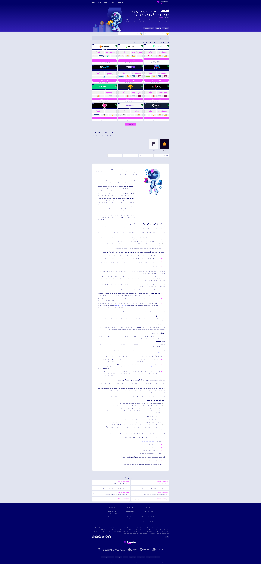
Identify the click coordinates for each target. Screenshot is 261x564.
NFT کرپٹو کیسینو (112, 513)
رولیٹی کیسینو (130, 516)
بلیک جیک (151, 366)
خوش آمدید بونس (121, 266)
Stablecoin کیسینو (112, 516)
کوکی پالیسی (113, 562)
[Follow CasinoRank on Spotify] (96, 536)
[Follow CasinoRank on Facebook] (109, 536)
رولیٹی (156, 366)
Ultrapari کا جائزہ (156, 61)
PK (167, 536)
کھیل (105, 2)
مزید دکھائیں (131, 124)
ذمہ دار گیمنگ (149, 562)
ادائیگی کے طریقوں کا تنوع (148, 441)
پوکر (144, 366)
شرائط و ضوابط (125, 562)
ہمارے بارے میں (148, 511)
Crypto (112, 2)
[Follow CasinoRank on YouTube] (99, 536)
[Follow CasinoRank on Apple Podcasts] (93, 536)
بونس (99, 2)
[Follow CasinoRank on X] (103, 536)
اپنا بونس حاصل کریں (156, 58)
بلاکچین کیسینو (111, 511)
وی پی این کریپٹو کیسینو (112, 518)
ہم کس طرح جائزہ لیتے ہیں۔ (148, 516)
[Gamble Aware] (114, 549)
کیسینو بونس (103, 206)
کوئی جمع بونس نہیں (120, 305)
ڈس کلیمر (137, 562)
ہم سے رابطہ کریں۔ (149, 513)
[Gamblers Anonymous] (154, 549)
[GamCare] (144, 549)
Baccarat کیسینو (130, 511)
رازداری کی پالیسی (148, 521)
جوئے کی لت (160, 562)
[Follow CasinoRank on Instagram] (106, 536)
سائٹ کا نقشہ (101, 562)
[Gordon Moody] (132, 549)
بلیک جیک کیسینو (130, 513)
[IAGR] (161, 549)
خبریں (93, 2)
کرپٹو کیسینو (121, 2)
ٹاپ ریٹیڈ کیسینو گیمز (158, 352)
